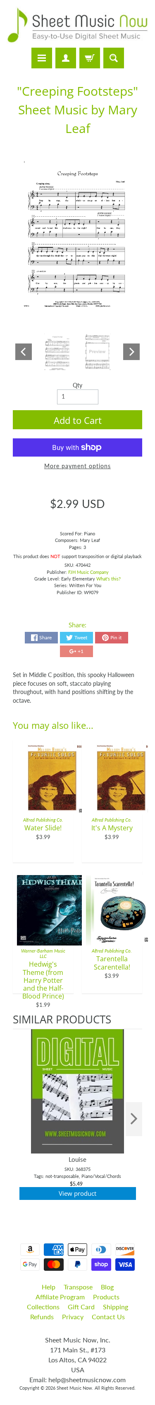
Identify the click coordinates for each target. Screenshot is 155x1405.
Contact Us (108, 1316)
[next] (134, 1119)
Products (106, 1297)
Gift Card (81, 1307)
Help (48, 1287)
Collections (43, 1307)
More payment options (77, 466)
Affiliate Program (60, 1297)
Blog (107, 1287)
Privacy (72, 1316)
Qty (77, 385)
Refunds (42, 1316)
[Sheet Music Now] (77, 25)
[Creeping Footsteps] (57, 352)
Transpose (78, 1287)
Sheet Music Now (74, 1387)
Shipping (115, 1307)
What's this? (108, 578)
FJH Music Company (88, 572)
